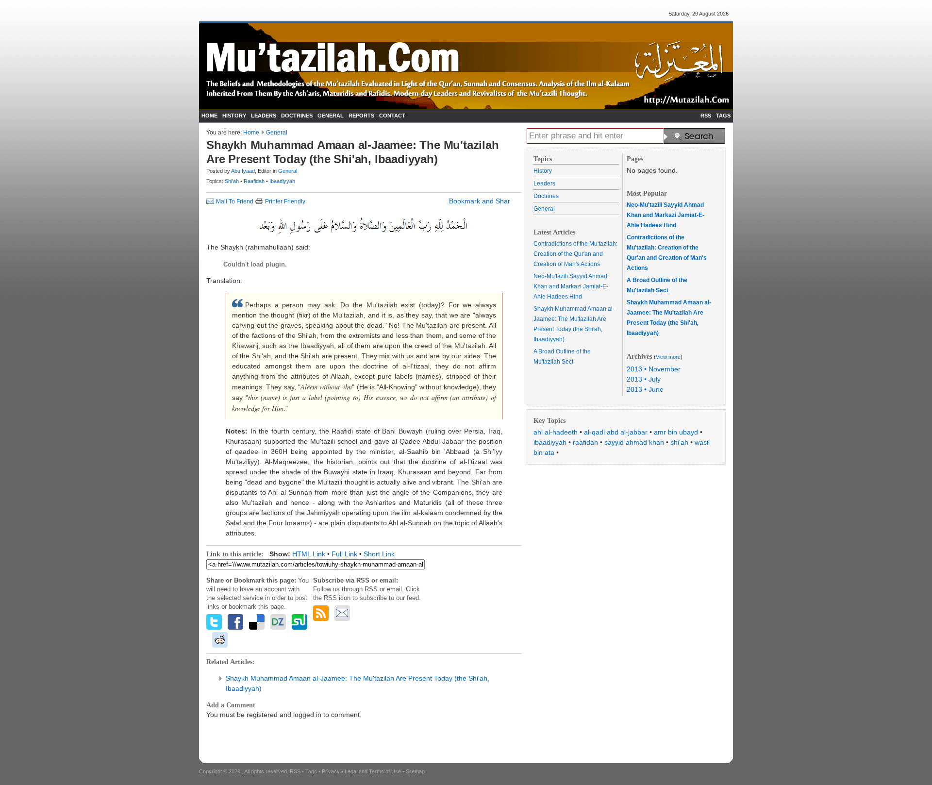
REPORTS (361, 115)
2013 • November (654, 369)
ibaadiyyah (549, 442)
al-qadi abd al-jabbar (616, 432)
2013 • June (645, 389)
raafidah (585, 442)
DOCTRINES (297, 115)
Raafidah (255, 181)
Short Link (379, 554)
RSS (705, 115)
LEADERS (263, 115)
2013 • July (644, 379)
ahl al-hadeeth (555, 432)
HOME (209, 115)
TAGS (723, 115)
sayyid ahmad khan (634, 442)
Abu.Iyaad (243, 171)
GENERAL (330, 115)
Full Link (344, 554)
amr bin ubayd (676, 432)
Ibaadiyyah (282, 181)
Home (251, 132)
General (276, 132)
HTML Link (308, 554)
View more (668, 357)
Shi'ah (232, 181)
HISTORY (234, 115)
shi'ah (679, 442)
